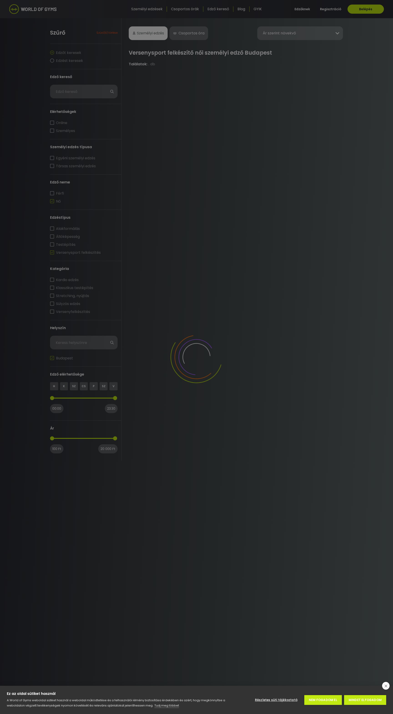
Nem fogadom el (323, 700)
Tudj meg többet (166, 705)
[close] (386, 686)
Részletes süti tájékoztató (276, 700)
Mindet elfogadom (365, 700)
